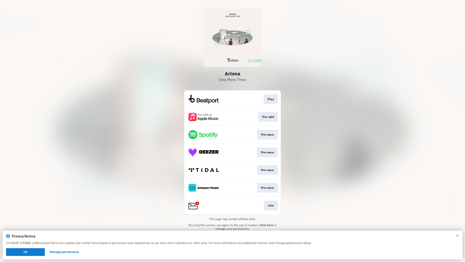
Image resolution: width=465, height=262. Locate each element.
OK (25, 252)
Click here (266, 225)
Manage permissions (64, 252)
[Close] (457, 235)
